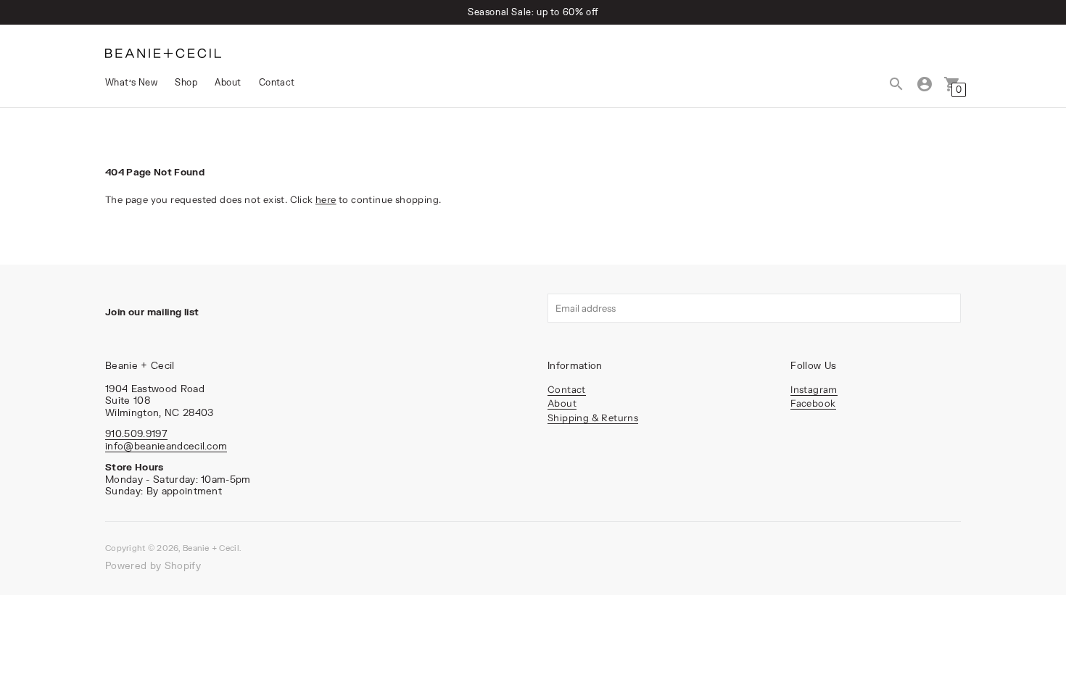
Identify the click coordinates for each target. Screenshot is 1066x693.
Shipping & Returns (593, 417)
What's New (131, 82)
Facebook (812, 403)
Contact (277, 82)
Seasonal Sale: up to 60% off (533, 12)
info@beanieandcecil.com (166, 446)
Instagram (814, 389)
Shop (186, 82)
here (325, 199)
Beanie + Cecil (211, 547)
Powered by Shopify (153, 565)
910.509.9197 (136, 433)
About (228, 82)
